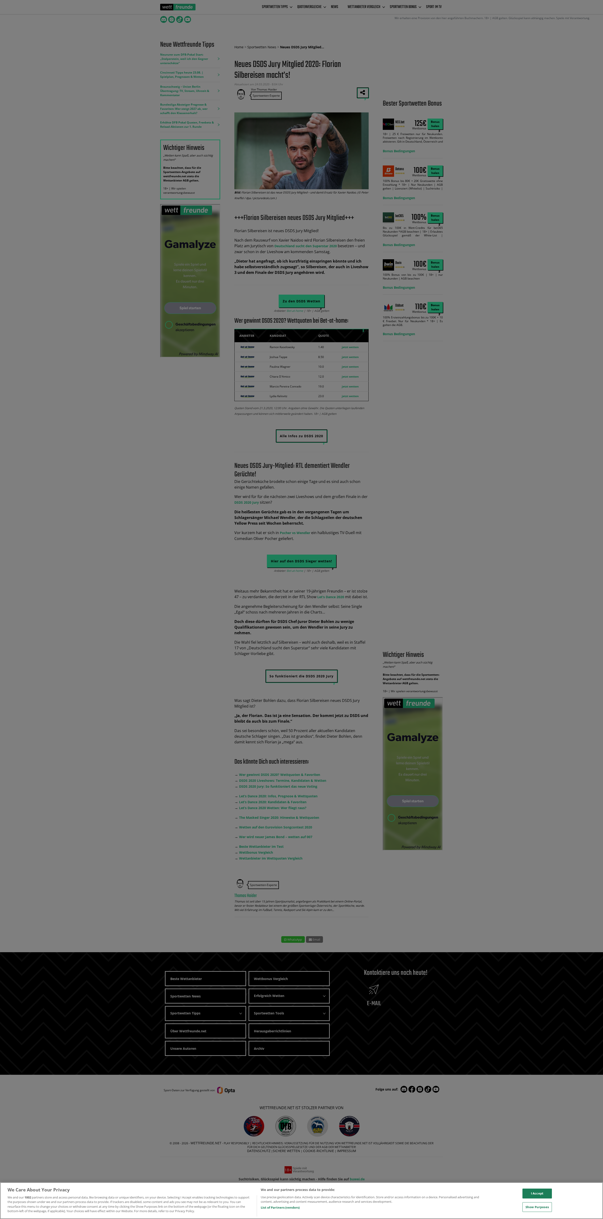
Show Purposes (537, 1207)
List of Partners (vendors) (280, 1207)
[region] (301, 1200)
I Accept (537, 1193)
